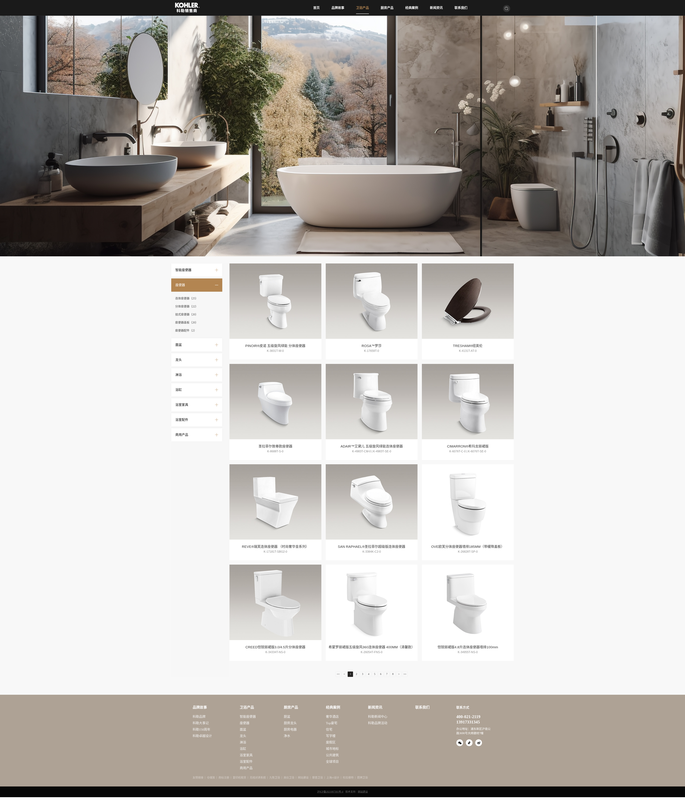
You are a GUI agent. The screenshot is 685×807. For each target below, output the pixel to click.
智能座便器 (183, 270)
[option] (342, 136)
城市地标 (332, 749)
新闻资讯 (436, 8)
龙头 (178, 360)
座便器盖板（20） (186, 322)
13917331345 (468, 722)
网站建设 (303, 777)
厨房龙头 (290, 723)
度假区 (331, 742)
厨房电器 (290, 729)
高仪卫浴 (289, 777)
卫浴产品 (362, 8)
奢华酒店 (332, 716)
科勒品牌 (199, 716)
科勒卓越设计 (202, 736)
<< (338, 674)
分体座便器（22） (186, 306)
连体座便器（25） (186, 298)
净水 (287, 736)
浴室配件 (181, 420)
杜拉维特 (348, 777)
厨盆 (287, 716)
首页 (316, 8)
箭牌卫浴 (362, 777)
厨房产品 (387, 8)
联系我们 (461, 8)
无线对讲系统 (258, 777)
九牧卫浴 (274, 777)
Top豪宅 (331, 723)
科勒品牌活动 (377, 723)
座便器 (180, 285)
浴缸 (178, 390)
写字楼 (331, 736)
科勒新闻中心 (377, 716)
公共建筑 (332, 755)
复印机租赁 (239, 777)
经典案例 (411, 8)
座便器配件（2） (186, 330)
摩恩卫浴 (317, 777)
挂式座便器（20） (186, 314)
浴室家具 (181, 405)
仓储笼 (211, 777)
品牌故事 (337, 8)
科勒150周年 (201, 729)
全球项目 (332, 761)
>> (405, 674)
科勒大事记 (201, 723)
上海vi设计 (332, 777)
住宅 (329, 729)
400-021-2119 (468, 716)
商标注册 (224, 777)
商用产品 (181, 435)
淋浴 (178, 375)
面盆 (178, 345)
